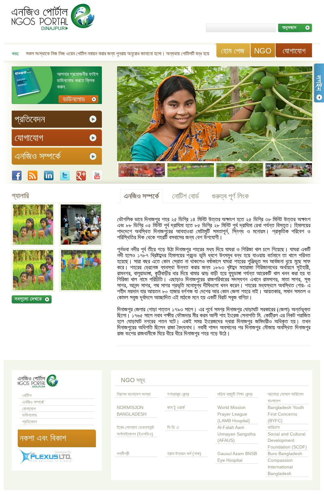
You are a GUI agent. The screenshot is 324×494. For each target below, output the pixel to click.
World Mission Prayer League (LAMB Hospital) (233, 414)
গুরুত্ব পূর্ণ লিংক (230, 196)
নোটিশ (26, 395)
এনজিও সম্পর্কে (141, 196)
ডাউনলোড (29, 415)
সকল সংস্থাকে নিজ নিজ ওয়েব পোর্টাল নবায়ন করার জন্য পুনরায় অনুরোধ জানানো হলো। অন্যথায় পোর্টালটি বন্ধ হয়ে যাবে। (123, 53)
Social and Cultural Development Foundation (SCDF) (287, 441)
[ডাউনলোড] (79, 99)
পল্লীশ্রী (123, 453)
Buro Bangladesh (285, 453)
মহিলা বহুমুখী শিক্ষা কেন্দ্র (234, 394)
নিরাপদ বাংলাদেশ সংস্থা (134, 394)
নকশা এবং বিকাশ (43, 438)
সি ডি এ (173, 427)
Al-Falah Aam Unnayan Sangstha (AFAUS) (236, 434)
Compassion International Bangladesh (280, 467)
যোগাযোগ (294, 50)
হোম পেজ (232, 50)
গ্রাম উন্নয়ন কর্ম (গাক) (184, 453)
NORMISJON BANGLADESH (131, 411)
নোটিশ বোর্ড (185, 196)
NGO (262, 50)
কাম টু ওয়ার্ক (176, 407)
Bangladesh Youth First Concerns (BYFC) (286, 414)
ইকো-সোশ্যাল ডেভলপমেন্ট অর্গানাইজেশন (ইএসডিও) (135, 430)
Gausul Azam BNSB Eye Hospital (237, 457)
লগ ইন (318, 83)
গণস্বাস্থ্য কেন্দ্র (178, 394)
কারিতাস (274, 427)
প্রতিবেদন (29, 421)
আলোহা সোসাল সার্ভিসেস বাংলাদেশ (285, 397)
